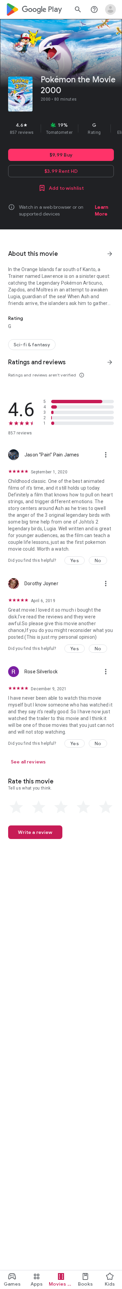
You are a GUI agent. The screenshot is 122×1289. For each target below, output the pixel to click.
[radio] (16, 807)
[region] (61, 128)
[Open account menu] (110, 9)
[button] (74, 560)
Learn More (101, 210)
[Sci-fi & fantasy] (32, 345)
